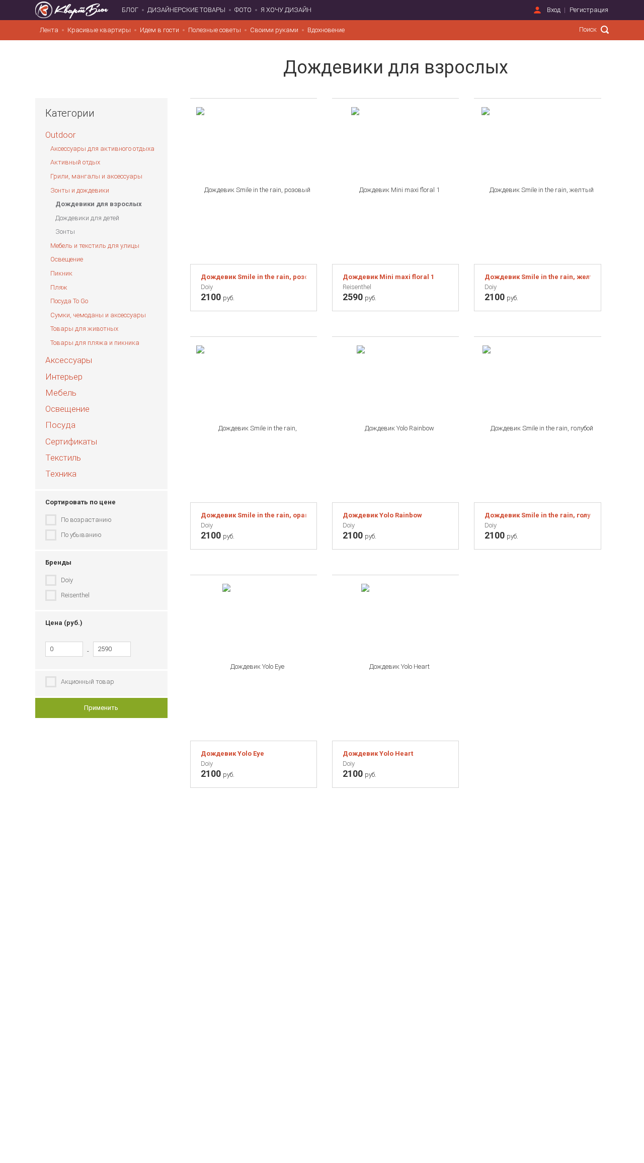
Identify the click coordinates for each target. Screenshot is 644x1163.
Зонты (65, 231)
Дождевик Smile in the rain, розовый (253, 277)
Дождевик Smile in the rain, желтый (537, 277)
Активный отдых (75, 162)
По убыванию (81, 535)
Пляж (58, 287)
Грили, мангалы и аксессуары (96, 176)
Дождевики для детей (87, 218)
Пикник (61, 273)
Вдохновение (326, 30)
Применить (101, 707)
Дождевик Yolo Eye (232, 753)
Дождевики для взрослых (98, 204)
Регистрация (589, 10)
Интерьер (64, 377)
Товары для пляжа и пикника (94, 342)
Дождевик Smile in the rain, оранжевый (253, 515)
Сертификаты (71, 441)
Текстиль (63, 458)
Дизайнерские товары (186, 10)
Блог (130, 10)
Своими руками (274, 30)
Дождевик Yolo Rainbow (382, 515)
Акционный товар (87, 681)
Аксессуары (68, 360)
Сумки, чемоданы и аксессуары (98, 315)
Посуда (60, 425)
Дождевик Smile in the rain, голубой (537, 515)
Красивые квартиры (99, 30)
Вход (553, 10)
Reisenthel (75, 595)
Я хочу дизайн (286, 10)
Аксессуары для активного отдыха (102, 148)
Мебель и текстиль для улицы (94, 245)
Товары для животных (84, 328)
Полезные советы (214, 30)
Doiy (67, 580)
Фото (243, 10)
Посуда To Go (69, 301)
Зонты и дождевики (79, 190)
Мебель (60, 393)
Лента (49, 30)
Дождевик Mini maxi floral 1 (388, 277)
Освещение (66, 259)
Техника (60, 474)
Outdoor (60, 135)
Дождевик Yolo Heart (378, 753)
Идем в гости (159, 30)
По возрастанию (86, 519)
